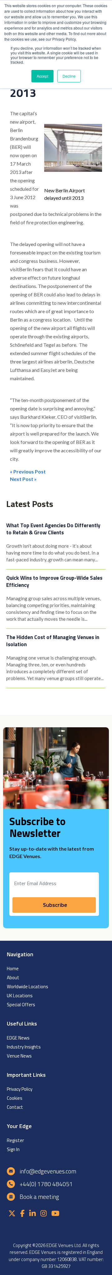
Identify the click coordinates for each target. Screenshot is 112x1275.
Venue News (19, 1055)
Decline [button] (69, 76)
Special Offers (21, 1004)
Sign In (13, 1149)
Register (15, 1140)
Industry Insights (24, 1046)
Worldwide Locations (27, 986)
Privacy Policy (19, 1089)
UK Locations (20, 995)
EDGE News (18, 1037)
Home (13, 968)
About (13, 977)
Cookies (14, 1098)
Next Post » (23, 479)
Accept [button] (42, 76)
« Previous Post (28, 471)
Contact (15, 1107)
